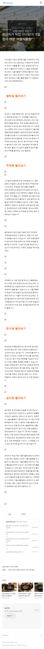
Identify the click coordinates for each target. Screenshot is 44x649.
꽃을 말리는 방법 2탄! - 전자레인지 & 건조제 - (17, 526)
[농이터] (8, 3)
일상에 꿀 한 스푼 (10, 521)
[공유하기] (13, 514)
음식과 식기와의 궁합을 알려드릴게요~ (17, 546)
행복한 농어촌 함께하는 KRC (13, 611)
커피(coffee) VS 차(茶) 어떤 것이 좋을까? (17, 533)
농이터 (7, 608)
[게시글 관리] (15, 514)
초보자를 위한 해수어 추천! (14, 552)
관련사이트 (5, 635)
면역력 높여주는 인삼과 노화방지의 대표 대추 (17, 539)
